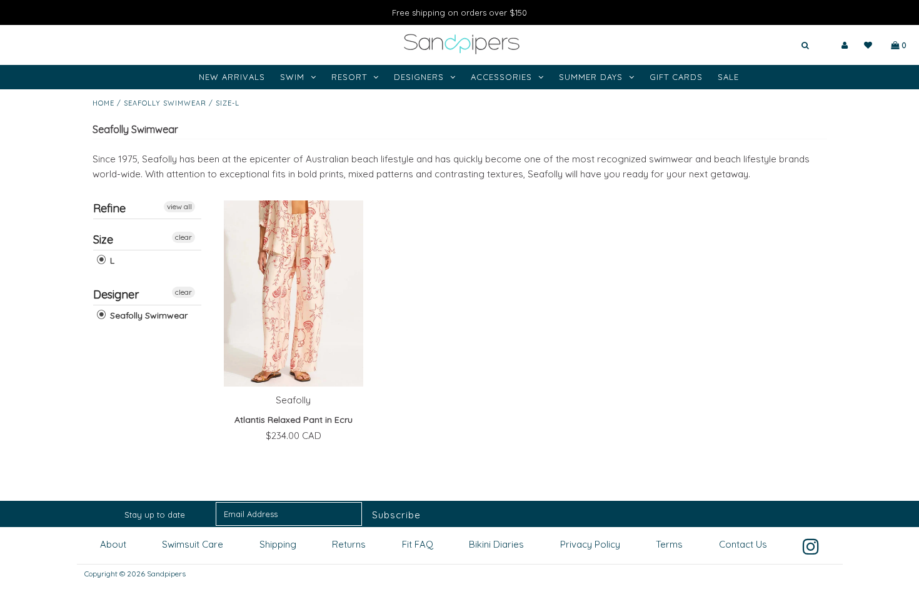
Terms (669, 544)
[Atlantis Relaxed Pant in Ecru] (293, 293)
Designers (419, 77)
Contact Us (743, 544)
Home (103, 103)
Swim (292, 77)
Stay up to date (154, 515)
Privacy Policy (590, 544)
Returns (349, 544)
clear (183, 237)
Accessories (501, 77)
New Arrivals (232, 77)
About (113, 544)
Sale (728, 77)
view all (179, 206)
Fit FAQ (417, 544)
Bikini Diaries (496, 544)
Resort (349, 77)
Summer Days (591, 77)
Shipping (277, 544)
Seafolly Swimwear (165, 103)
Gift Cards (676, 77)
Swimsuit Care (192, 544)
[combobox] (768, 45)
